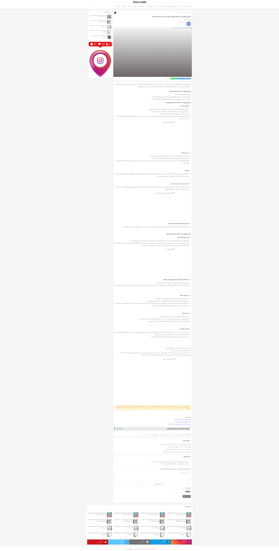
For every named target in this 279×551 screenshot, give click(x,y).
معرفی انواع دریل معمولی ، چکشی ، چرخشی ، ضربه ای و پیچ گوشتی (177, 452)
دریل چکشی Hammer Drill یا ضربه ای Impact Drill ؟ (180, 424)
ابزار (184, 12)
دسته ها (178, 12)
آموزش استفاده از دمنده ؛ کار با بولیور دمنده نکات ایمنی (180, 447)
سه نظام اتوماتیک (155, 434)
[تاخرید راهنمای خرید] (139, 2)
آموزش (182, 434)
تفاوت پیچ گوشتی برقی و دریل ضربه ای (183, 422)
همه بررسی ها (146, 434)
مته (150, 434)
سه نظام (169, 434)
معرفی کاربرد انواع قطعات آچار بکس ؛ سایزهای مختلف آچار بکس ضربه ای (176, 444)
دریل (173, 434)
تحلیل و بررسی (177, 434)
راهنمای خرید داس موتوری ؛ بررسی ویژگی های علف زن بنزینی (178, 449)
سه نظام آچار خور (163, 434)
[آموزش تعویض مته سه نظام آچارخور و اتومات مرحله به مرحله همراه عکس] (152, 52)
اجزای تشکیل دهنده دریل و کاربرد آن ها (183, 419)
